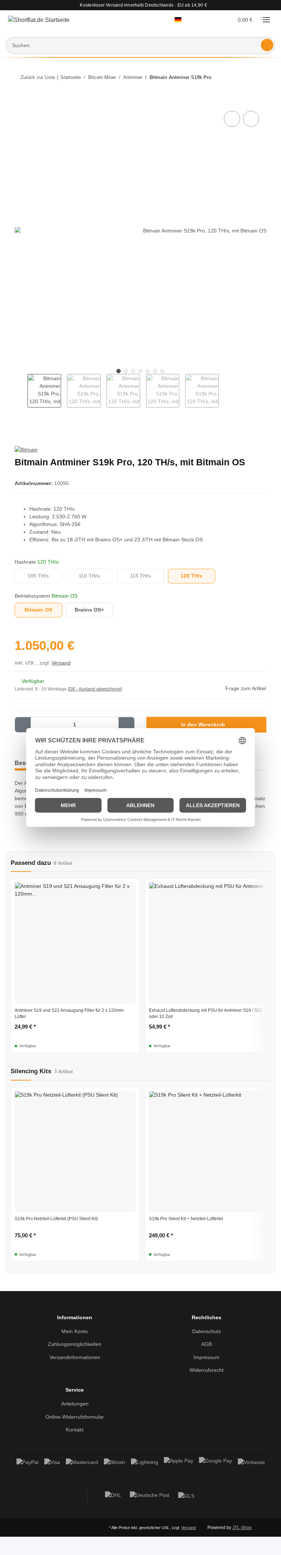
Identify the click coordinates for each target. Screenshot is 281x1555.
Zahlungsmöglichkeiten (74, 1345)
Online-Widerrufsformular (74, 1417)
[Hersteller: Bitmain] (27, 450)
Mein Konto (75, 1332)
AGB (206, 1345)
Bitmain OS (43, 610)
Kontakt (74, 1430)
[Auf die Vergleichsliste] (232, 119)
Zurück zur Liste (37, 77)
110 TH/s (96, 576)
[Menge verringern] (23, 725)
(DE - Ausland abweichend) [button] (96, 690)
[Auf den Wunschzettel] (251, 119)
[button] (182, 20)
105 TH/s (44, 576)
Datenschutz (206, 1332)
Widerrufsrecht (206, 1370)
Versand (63, 663)
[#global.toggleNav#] (266, 19)
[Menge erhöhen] (126, 725)
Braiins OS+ (94, 610)
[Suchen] (267, 45)
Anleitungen (75, 1404)
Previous (21, 391)
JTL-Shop (243, 1546)
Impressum (206, 1358)
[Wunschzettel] (215, 20)
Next (225, 391)
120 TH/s (198, 576)
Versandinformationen (74, 1358)
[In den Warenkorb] (20, 101)
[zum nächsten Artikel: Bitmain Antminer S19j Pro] (258, 77)
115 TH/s (147, 576)
